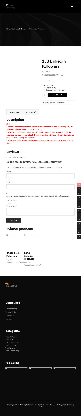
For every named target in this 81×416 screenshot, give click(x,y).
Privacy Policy (11, 308)
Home (8, 29)
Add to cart (57, 95)
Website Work (11, 337)
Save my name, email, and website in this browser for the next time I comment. (37, 196)
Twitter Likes (10, 348)
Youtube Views (11, 345)
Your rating (11, 200)
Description (14, 112)
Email (9, 182)
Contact (8, 319)
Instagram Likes (11, 342)
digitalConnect (28, 405)
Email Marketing (12, 351)
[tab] (14, 112)
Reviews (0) (31, 112)
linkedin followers (19, 29)
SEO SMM (9, 340)
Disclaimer (9, 316)
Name (9, 171)
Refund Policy (11, 312)
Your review (11, 206)
